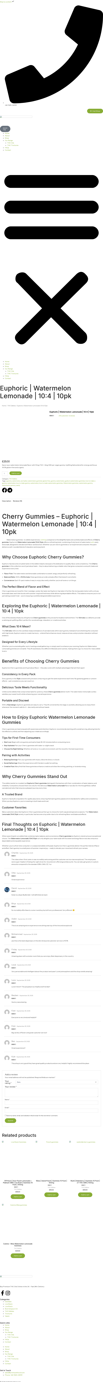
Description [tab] (6, 501)
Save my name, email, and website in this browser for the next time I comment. (32, 1115)
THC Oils (10, 143)
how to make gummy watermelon (27, 483)
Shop (7, 138)
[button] (51, 257)
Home (7, 133)
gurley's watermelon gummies (75, 481)
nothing (43, 540)
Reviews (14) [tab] (17, 501)
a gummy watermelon (13, 481)
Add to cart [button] (18, 1197)
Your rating (8, 1082)
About (7, 136)
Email (7, 1107)
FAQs (7, 148)
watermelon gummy (86, 483)
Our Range (9, 140)
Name (7, 1099)
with (92, 542)
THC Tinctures (12, 145)
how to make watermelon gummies (51, 483)
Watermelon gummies (70, 483)
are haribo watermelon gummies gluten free (35, 481)
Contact (8, 150)
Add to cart (15, 473)
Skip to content (6, 2)
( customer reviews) (67, 416)
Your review (11, 1086)
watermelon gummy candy (11, 485)
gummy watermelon (57, 481)
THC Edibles (11, 406)
